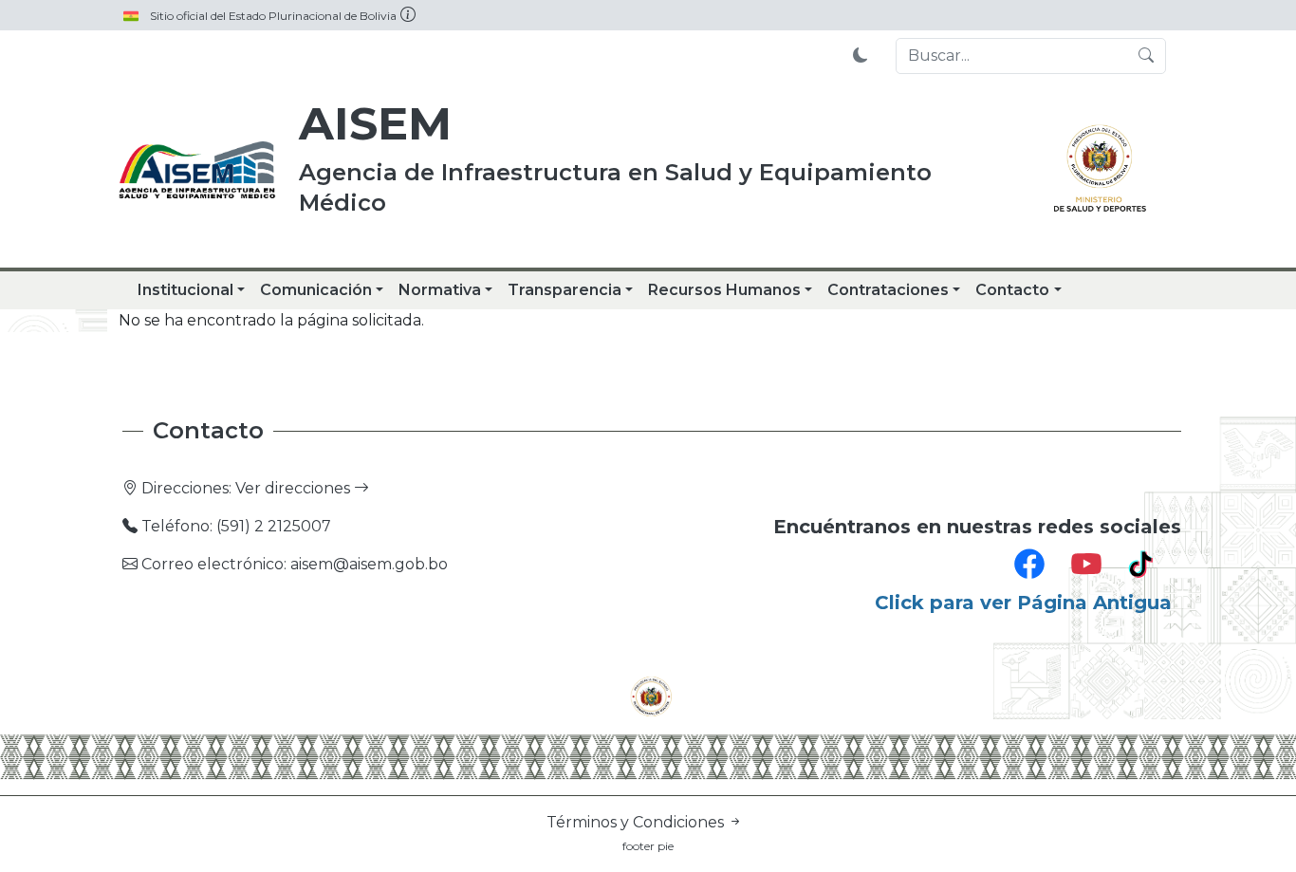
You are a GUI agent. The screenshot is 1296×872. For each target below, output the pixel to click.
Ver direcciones (294, 488)
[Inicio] (197, 170)
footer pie (648, 846)
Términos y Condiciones (637, 822)
